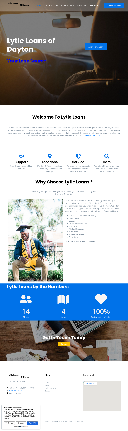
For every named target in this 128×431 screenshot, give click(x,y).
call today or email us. (91, 135)
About (49, 6)
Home (40, 6)
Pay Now (94, 6)
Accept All (32, 423)
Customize (9, 423)
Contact (81, 6)
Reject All (21, 423)
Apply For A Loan (65, 6)
